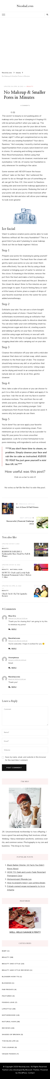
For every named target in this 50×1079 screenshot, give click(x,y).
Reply (14, 629)
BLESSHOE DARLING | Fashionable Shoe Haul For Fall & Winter (16, 554)
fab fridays (8, 989)
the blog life (9, 1041)
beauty (30, 86)
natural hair (16, 569)
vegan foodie (9, 1054)
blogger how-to (10, 976)
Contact (31, 1073)
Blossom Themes (32, 1070)
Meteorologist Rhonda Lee (19, 879)
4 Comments (25, 105)
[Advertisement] (25, 43)
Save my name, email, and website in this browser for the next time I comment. (25, 758)
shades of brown (11, 1034)
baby (4, 951)
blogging (6, 983)
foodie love (8, 1002)
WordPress (22, 1073)
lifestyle (7, 1009)
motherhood (9, 1015)
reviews (6, 1028)
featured (7, 996)
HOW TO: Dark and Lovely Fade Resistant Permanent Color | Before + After (16, 575)
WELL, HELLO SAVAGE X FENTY (25, 932)
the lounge (8, 1047)
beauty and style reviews (15, 970)
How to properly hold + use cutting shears (26, 882)
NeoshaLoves (25, 6)
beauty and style (11, 964)
